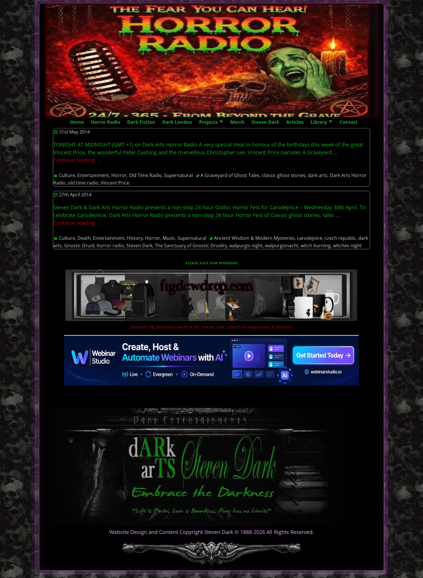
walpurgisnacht (281, 245)
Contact (349, 122)
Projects (208, 122)
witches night (347, 245)
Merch (237, 122)
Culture (67, 175)
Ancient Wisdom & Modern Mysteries (254, 238)
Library (318, 122)
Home (77, 122)
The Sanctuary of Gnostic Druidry (191, 245)
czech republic (340, 238)
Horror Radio (105, 122)
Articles (295, 122)
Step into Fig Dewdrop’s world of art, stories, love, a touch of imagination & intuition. (211, 327)
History (135, 238)
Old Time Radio (145, 175)
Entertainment (93, 175)
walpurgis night (246, 245)
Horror (119, 175)
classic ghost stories (284, 175)
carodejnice (309, 238)
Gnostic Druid (79, 245)
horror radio (110, 245)
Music (169, 238)
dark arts (317, 175)
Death (84, 238)
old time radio (83, 183)
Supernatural (178, 175)
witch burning (316, 245)
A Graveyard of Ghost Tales (230, 175)
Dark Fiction (141, 122)
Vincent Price (115, 183)
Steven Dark (265, 122)
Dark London (177, 122)
